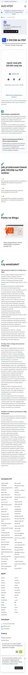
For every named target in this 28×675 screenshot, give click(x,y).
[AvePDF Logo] (7, 6)
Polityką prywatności (17, 133)
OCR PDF (3, 547)
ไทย (15, 605)
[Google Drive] (8, 79)
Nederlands (4, 600)
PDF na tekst (18, 483)
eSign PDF (3, 499)
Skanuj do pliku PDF (19, 518)
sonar (18, 299)
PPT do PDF (17, 506)
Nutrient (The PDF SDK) (8, 623)
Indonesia (3, 592)
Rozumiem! (19, 668)
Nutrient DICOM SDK (14, 100)
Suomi (16, 578)
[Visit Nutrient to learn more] (2, 1)
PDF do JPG (3, 561)
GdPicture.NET (6, 626)
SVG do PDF (17, 523)
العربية (16, 600)
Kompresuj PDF (5, 514)
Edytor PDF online (5, 494)
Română (3, 610)
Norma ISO (23, 427)
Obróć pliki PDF (5, 544)
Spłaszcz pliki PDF (19, 521)
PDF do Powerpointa (6, 566)
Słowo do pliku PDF (19, 526)
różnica (3, 396)
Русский (17, 595)
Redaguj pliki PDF (19, 516)
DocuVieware (6, 628)
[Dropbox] (14, 79)
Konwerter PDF (5, 516)
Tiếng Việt (17, 582)
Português (3, 607)
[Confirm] (20, 651)
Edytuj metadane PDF (6, 497)
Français (3, 590)
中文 (16, 610)
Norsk (2, 602)
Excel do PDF (4, 502)
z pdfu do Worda (19, 561)
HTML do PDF (4, 509)
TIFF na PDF (17, 528)
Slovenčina (3, 612)
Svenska (17, 580)
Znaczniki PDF (18, 568)
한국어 (16, 607)
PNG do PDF (17, 494)
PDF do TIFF (4, 568)
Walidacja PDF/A (19, 547)
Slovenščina (4, 614)
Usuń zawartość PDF (20, 545)
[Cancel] (17, 651)
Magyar (3, 597)
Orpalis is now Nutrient (10, 1)
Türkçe (16, 585)
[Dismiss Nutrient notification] (26, 1)
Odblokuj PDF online (6, 549)
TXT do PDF (17, 531)
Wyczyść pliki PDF (19, 550)
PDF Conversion (6, 147)
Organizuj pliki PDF (6, 556)
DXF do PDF (4, 492)
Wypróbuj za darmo (10, 31)
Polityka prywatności (6, 637)
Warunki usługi (5, 640)
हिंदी (15, 602)
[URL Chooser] (19, 79)
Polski (2, 605)
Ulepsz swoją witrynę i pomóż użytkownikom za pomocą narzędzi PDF (12, 244)
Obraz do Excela (5, 542)
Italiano (3, 595)
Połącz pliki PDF (18, 501)
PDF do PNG (4, 564)
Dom (4, 17)
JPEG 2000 (21, 456)
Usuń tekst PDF (18, 542)
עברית (16, 597)
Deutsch (3, 582)
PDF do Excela (4, 559)
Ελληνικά (17, 587)
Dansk (2, 580)
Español (3, 587)
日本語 (16, 612)
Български (17, 590)
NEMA (16, 427)
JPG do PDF (3, 511)
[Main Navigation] (25, 6)
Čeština (3, 578)
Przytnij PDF (17, 513)
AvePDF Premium (9, 12)
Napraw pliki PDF (5, 535)
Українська (17, 592)
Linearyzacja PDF (5, 532)
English (3, 585)
